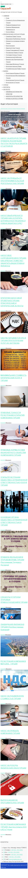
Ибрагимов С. (8, 151)
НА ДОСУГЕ (6, 89)
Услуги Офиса (10, 32)
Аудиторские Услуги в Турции (15, 80)
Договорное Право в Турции (14, 52)
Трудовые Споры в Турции (14, 55)
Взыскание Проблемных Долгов (15, 38)
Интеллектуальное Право (13, 66)
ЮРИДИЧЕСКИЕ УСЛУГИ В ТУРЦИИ (14, 34)
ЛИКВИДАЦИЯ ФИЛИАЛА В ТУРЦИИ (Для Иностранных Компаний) (12, 627)
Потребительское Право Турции (16, 68)
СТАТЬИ (5, 85)
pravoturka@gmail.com (15, 859)
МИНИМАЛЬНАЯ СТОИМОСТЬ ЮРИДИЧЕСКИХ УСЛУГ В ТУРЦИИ (13, 377)
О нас (7, 18)
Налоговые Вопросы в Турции (15, 64)
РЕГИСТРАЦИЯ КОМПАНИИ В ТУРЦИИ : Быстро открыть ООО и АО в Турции (14, 827)
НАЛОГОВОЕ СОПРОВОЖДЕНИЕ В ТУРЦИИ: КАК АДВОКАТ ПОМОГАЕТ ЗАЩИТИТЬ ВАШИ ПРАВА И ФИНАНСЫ (13, 260)
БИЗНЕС (5, 71)
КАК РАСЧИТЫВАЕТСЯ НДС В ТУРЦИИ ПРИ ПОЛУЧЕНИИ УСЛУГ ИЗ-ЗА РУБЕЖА (13, 340)
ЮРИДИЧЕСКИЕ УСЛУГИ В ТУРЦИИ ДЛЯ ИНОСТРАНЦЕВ (13, 108)
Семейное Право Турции (13, 36)
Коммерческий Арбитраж (14, 57)
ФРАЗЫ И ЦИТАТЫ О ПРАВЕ (14, 98)
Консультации (10, 45)
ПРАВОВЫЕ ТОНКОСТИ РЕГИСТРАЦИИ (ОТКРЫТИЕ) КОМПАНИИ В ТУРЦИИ (13, 415)
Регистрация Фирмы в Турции (15, 73)
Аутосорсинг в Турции (13, 82)
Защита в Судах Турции (13, 48)
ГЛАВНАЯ (6, 15)
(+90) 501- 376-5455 (16, 850)
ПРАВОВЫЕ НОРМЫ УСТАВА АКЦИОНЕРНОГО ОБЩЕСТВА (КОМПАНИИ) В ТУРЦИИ (13, 452)
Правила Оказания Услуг (13, 25)
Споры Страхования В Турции (15, 50)
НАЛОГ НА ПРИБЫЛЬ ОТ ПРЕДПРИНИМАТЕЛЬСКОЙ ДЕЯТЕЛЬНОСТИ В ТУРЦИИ (12, 180)
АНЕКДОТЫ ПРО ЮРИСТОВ (14, 96)
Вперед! (2, 6)
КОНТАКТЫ (6, 87)
